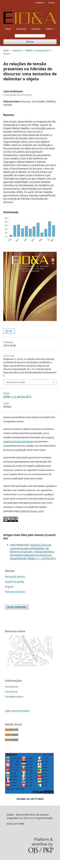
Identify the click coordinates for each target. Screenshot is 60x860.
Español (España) (14, 581)
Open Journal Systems (17, 710)
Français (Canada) (15, 591)
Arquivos (21, 28)
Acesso (51, 2)
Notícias (36, 28)
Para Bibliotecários (14, 696)
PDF (10, 331)
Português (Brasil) (15, 576)
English (9, 586)
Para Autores (11, 691)
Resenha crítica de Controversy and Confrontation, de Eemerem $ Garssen (30, 548)
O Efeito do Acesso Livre (31, 511)
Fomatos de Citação (15, 382)
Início (6, 50)
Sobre (49, 28)
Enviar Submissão (16, 606)
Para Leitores (11, 686)
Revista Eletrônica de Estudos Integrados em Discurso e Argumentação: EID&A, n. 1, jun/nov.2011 (33, 555)
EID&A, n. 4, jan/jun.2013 (38, 50)
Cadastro (39, 2)
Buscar (30, 41)
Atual (8, 28)
